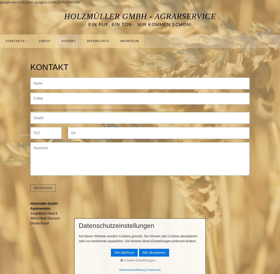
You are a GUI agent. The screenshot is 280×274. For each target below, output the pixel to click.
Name (36, 81)
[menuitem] (16, 41)
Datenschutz (98, 41)
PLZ (35, 130)
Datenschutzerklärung (132, 269)
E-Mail (37, 96)
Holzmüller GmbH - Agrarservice (140, 16)
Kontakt (68, 41)
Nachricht (39, 145)
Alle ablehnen (124, 252)
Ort (73, 130)
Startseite (15, 41)
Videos (45, 41)
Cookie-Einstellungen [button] (139, 260)
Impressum (129, 41)
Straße (37, 115)
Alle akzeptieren (154, 252)
